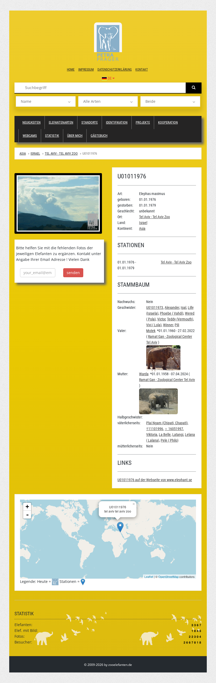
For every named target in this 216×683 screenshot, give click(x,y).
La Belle (165, 434)
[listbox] (46, 101)
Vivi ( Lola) (153, 325)
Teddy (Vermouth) (180, 319)
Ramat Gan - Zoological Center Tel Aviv (167, 380)
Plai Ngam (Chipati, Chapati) (167, 423)
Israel (35, 153)
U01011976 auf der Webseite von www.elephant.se (154, 480)
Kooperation (168, 122)
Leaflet (148, 576)
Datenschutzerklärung (114, 69)
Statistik (52, 136)
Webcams (30, 136)
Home (71, 69)
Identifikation (116, 122)
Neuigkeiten (31, 122)
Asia (22, 153)
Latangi (177, 434)
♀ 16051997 (174, 429)
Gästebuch (99, 136)
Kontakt (141, 69)
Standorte (89, 122)
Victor (161, 319)
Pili (177, 325)
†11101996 (154, 429)
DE (109, 78)
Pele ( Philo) (169, 440)
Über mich (74, 136)
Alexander (172, 307)
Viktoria (151, 434)
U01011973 (154, 307)
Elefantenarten (61, 122)
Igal (183, 307)
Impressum (86, 69)
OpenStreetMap (168, 576)
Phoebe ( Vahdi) (171, 313)
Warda (144, 374)
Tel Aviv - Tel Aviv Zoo (61, 153)
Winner (168, 325)
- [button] (27, 514)
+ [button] (27, 506)
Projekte (143, 122)
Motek (150, 331)
